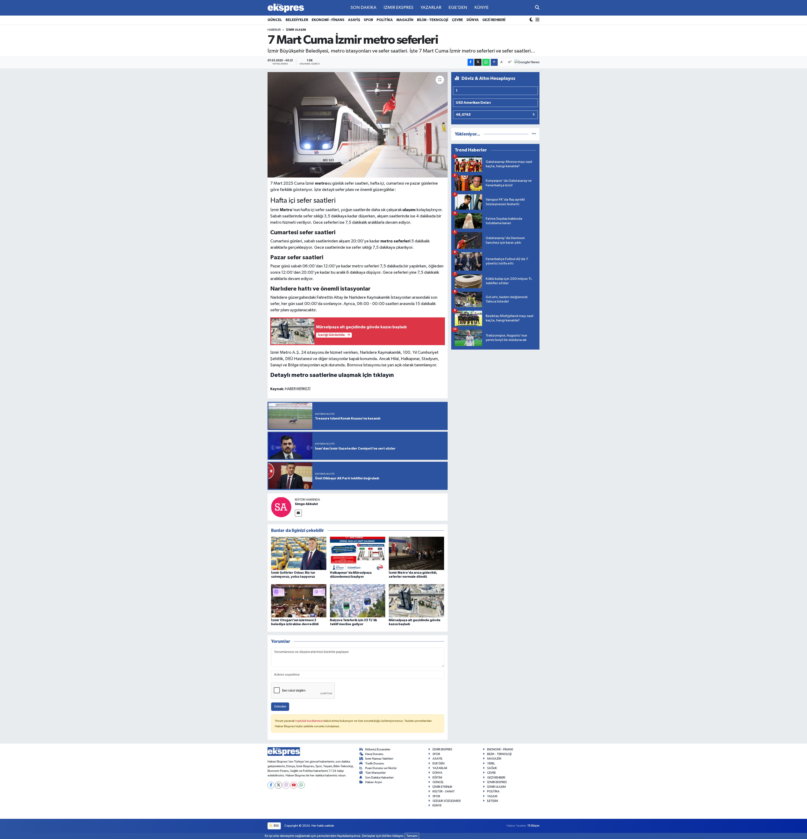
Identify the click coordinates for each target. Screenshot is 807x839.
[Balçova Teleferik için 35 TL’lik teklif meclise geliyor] (357, 600)
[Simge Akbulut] (281, 507)
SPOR (368, 20)
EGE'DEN (457, 7)
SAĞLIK (492, 768)
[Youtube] (293, 785)
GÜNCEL (275, 20)
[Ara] (537, 7)
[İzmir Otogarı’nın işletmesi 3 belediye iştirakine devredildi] (298, 600)
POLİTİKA (385, 20)
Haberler (274, 29)
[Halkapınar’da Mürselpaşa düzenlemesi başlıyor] (357, 553)
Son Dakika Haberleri (379, 777)
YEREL (491, 763)
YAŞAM (492, 796)
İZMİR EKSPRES (398, 7)
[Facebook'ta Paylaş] (470, 62)
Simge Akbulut (306, 504)
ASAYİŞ (354, 20)
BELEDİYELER (297, 20)
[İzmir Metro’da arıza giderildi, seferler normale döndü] (416, 553)
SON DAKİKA (363, 7)
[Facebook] (271, 785)
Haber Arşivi (373, 782)
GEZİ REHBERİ (493, 20)
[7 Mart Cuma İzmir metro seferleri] (358, 125)
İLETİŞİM (492, 800)
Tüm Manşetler (375, 772)
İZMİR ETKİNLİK (442, 786)
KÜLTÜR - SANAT (444, 791)
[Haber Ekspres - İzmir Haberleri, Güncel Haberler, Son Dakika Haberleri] (286, 8)
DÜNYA (473, 20)
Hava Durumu (374, 754)
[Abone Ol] (526, 62)
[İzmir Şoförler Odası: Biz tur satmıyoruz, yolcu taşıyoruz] (298, 553)
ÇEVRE (457, 20)
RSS (276, 825)
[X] (278, 785)
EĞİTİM (437, 777)
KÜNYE (481, 7)
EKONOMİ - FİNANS (328, 20)
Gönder (280, 706)
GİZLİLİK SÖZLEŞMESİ (447, 800)
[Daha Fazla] (494, 62)
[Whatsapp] (301, 785)
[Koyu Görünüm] (532, 20)
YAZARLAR (431, 7)
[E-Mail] (298, 513)
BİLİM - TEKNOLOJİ (432, 20)
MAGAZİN (404, 20)
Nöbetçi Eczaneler (377, 749)
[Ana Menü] (537, 20)
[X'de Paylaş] (477, 62)
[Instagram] (286, 785)
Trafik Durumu (374, 763)
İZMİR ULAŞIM (296, 29)
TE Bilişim (533, 825)
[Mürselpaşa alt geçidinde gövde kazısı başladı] (416, 600)
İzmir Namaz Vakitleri (379, 758)
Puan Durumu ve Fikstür (381, 768)
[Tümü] (534, 134)
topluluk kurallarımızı (309, 720)
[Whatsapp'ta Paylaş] (486, 62)
